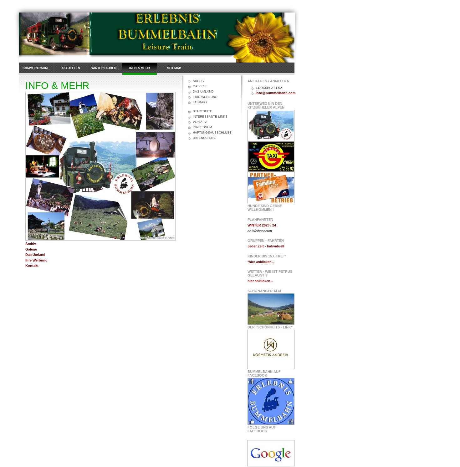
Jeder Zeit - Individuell (266, 246)
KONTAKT (200, 102)
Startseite (202, 111)
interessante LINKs (210, 116)
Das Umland (203, 91)
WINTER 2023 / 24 (262, 225)
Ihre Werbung (205, 97)
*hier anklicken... (261, 262)
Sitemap (174, 68)
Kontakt (31, 265)
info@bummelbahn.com (276, 93)
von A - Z (200, 122)
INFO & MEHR (139, 68)
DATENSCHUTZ (204, 138)
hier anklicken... (260, 281)
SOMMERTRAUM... (36, 68)
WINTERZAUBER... (105, 68)
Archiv (199, 81)
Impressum (202, 127)
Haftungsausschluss (212, 132)
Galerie (200, 86)
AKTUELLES (70, 68)
